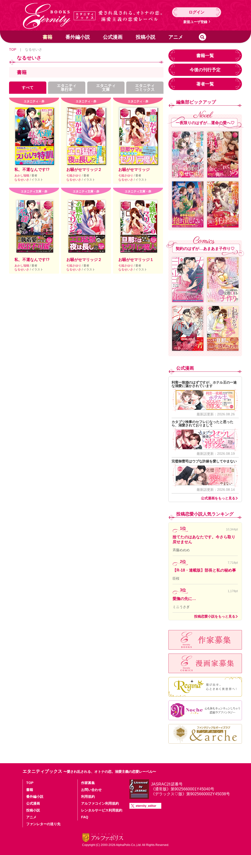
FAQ (84, 817)
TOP (12, 49)
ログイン (196, 12)
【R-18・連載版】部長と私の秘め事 (204, 570)
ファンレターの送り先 (43, 824)
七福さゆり (74, 175)
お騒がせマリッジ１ (136, 260)
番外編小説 (77, 37)
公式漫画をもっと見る (218, 498)
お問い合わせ (91, 790)
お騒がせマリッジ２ (84, 169)
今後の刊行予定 (205, 69)
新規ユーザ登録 (195, 22)
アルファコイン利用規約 (100, 803)
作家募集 (88, 783)
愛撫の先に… (184, 599)
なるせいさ (22, 179)
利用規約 (88, 796)
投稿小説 (145, 37)
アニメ (175, 37)
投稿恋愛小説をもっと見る (214, 616)
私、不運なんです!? (32, 169)
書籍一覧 (205, 55)
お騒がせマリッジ (134, 169)
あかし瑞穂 (22, 175)
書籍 (47, 37)
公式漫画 (113, 37)
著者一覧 (205, 84)
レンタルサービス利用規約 (101, 810)
